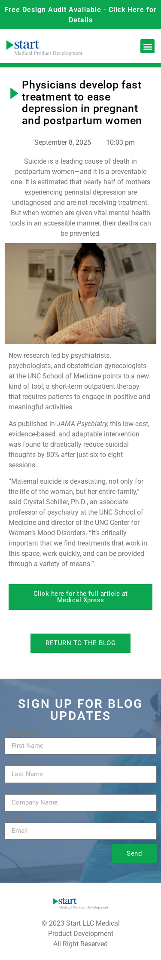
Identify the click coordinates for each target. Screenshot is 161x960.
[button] (147, 46)
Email (12, 819)
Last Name (20, 762)
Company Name (28, 790)
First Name (20, 734)
